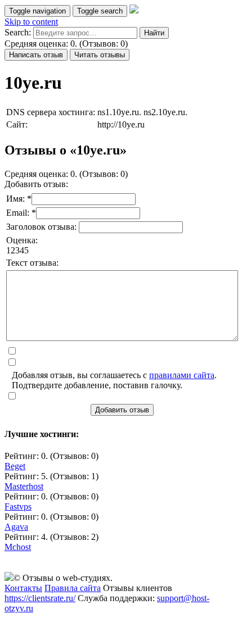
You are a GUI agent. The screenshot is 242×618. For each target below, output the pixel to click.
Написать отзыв (36, 55)
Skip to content (31, 21)
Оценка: (22, 240)
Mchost (18, 547)
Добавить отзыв (122, 410)
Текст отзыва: (32, 262)
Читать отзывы (99, 55)
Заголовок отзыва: (42, 226)
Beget (15, 466)
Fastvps (18, 506)
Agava (16, 526)
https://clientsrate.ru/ (40, 598)
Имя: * (19, 198)
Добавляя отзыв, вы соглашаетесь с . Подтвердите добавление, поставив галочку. (114, 380)
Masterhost (24, 486)
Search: (18, 32)
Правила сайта (72, 588)
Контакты (23, 588)
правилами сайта (181, 375)
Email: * (21, 212)
